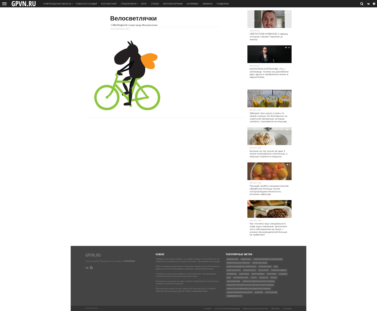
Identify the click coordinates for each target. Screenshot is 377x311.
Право (274, 278)
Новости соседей (86, 4)
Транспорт (263, 270)
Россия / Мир (109, 4)
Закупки (259, 292)
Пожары (283, 274)
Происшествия (260, 263)
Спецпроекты (129, 4)
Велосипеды (258, 274)
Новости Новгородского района (258, 281)
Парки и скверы (278, 270)
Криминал (232, 274)
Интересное (232, 259)
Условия (287, 309)
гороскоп (271, 274)
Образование (233, 281)
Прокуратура (249, 270)
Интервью (192, 4)
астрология (271, 292)
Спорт (254, 278)
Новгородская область (57, 4)
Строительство (240, 278)
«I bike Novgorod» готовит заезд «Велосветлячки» (134, 25)
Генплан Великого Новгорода (268, 259)
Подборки (223, 4)
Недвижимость (234, 296)
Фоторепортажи (173, 4)
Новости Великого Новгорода (241, 267)
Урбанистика (265, 267)
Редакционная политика (255, 309)
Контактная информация (227, 309)
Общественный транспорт (239, 292)
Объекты (207, 4)
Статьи (155, 4)
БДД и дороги (233, 270)
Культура (263, 278)
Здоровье (244, 274)
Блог (144, 4)
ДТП (275, 267)
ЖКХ (229, 278)
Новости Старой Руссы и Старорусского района (250, 285)
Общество (246, 259)
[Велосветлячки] (127, 111)
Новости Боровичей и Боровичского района (248, 289)
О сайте (207, 309)
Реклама (275, 309)
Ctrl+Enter (129, 261)
